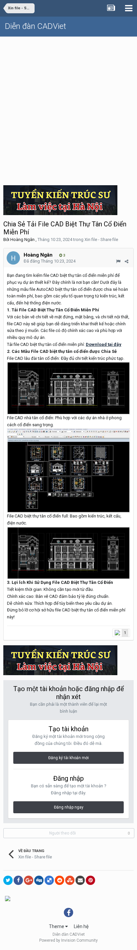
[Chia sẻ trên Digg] (39, 880)
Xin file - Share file (101, 239)
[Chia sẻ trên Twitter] (8, 880)
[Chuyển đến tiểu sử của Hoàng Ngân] (13, 258)
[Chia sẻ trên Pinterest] (90, 880)
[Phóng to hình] (68, 470)
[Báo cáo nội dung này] (118, 261)
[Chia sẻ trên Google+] (28, 880)
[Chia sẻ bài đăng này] (126, 261)
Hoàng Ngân (22, 239)
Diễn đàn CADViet (35, 26)
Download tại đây (103, 344)
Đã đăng (49, 261)
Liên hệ (81, 926)
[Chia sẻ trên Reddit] (59, 880)
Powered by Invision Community (68, 940)
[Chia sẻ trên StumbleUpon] (69, 880)
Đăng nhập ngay (68, 807)
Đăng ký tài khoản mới (68, 757)
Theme (57, 926)
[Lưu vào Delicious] (49, 880)
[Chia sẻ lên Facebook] (18, 880)
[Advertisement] (68, 108)
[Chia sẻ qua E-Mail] (80, 880)
